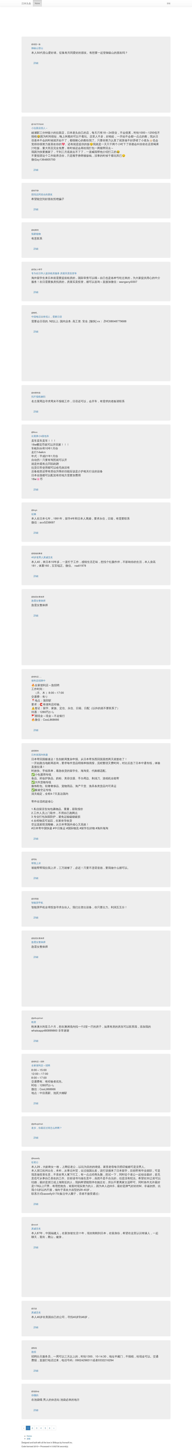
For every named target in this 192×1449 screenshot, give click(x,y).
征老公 (34, 1162)
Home (37, 3)
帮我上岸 (36, 863)
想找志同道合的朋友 (42, 194)
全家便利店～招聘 (40, 1065)
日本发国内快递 (39, 754)
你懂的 (34, 1395)
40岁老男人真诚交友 (42, 557)
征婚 (33, 514)
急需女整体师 (38, 600)
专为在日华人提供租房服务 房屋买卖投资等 (54, 273)
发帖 (169, 3)
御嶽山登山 (37, 48)
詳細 (36, 63)
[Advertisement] (96, 18)
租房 (33, 1022)
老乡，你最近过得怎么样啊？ (46, 1127)
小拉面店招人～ (39, 128)
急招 (33, 1351)
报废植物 (36, 233)
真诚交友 (36, 1228)
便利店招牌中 (38, 680)
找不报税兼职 (38, 396)
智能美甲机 (37, 902)
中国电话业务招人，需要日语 (46, 316)
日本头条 (26, 3)
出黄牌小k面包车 (40, 436)
